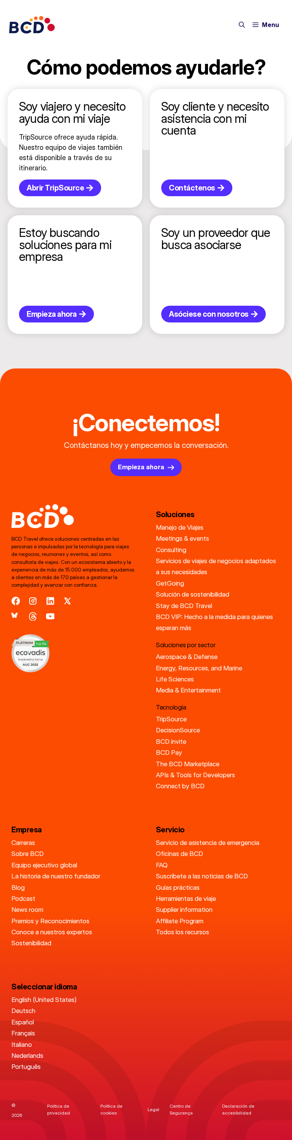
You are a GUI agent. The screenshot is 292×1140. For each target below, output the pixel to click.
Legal (153, 1109)
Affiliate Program (179, 921)
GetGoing (170, 583)
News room (27, 909)
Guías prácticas (178, 887)
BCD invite (171, 741)
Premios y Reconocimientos (50, 921)
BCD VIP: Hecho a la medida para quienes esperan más (214, 622)
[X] (67, 601)
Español (22, 1022)
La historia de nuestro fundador (55, 876)
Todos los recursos (182, 932)
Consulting (171, 550)
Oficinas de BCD (179, 853)
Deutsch (23, 1011)
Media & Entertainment (188, 690)
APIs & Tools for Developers (195, 775)
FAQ (162, 865)
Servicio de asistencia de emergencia (207, 842)
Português (26, 1066)
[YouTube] (50, 616)
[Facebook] (15, 601)
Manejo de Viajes (179, 527)
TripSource (171, 719)
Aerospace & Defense (186, 657)
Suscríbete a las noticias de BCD (202, 876)
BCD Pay (169, 752)
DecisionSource (178, 730)
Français (23, 1033)
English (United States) (43, 999)
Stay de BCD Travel (184, 606)
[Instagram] (33, 601)
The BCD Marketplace (187, 764)
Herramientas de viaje (186, 898)
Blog (18, 887)
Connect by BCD (180, 786)
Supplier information (184, 909)
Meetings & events (182, 538)
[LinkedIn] (50, 601)
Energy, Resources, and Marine (199, 668)
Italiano (21, 1044)
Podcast (23, 898)
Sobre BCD (27, 853)
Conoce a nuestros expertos (51, 932)
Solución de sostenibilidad (192, 594)
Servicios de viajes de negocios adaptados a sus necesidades (216, 566)
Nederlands (27, 1055)
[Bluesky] (15, 616)
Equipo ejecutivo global (44, 865)
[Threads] (33, 616)
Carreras (23, 842)
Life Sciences (175, 679)
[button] (242, 24)
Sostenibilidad (31, 943)
